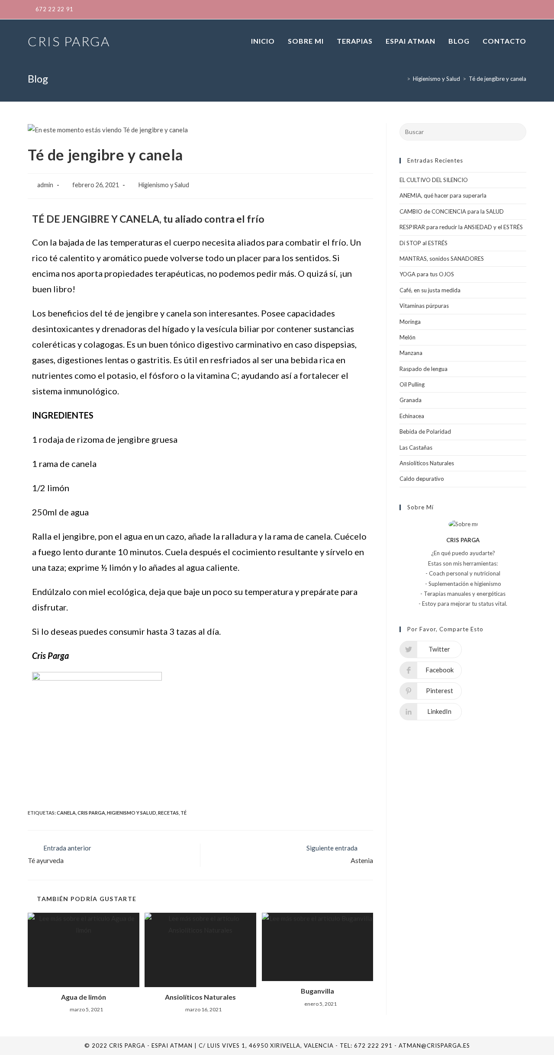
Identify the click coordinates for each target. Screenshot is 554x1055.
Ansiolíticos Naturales (200, 997)
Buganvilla (317, 991)
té (183, 812)
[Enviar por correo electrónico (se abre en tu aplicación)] (521, 9)
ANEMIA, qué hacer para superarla (442, 195)
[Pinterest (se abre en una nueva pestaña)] (482, 9)
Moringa (410, 321)
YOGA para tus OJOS (426, 274)
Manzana (410, 352)
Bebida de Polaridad (425, 431)
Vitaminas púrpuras (424, 305)
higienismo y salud (131, 812)
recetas (168, 812)
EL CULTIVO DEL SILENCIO (433, 179)
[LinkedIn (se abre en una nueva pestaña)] (510, 9)
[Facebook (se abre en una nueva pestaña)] (468, 9)
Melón (407, 337)
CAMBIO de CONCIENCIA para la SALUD (451, 211)
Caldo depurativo (421, 478)
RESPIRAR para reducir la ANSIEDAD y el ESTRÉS (461, 227)
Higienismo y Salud (163, 185)
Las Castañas (415, 447)
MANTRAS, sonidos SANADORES (441, 258)
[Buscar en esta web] (462, 131)
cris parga (91, 812)
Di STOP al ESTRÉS (423, 243)
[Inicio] (402, 78)
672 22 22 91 (54, 9)
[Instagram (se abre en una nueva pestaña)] (496, 9)
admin (45, 185)
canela (66, 812)
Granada (410, 399)
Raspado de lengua (423, 368)
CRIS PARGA (69, 41)
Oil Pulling (412, 384)
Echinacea (411, 415)
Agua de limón (83, 997)
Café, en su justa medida (430, 290)
